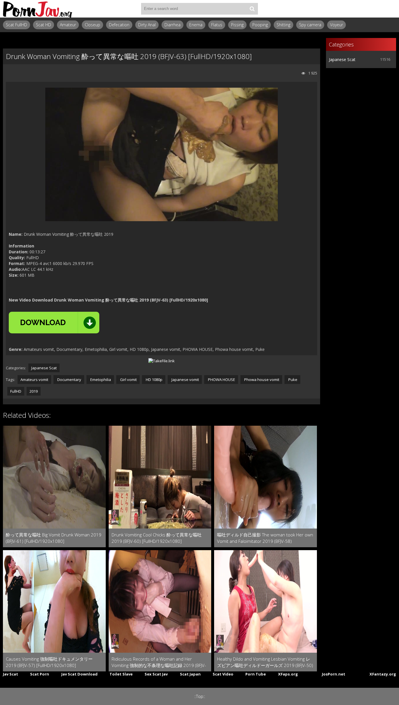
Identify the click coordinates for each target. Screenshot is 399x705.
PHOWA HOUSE (221, 379)
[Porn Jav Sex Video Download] (38, 9)
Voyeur (336, 24)
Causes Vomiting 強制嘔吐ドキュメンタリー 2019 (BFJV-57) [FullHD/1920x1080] (49, 662)
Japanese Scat (44, 367)
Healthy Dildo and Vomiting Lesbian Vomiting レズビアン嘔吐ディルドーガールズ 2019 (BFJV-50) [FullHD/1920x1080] (265, 662)
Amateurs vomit (34, 379)
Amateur (68, 24)
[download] (54, 322)
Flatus (216, 24)
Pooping (260, 24)
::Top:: (199, 696)
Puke (292, 379)
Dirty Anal (147, 24)
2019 (34, 391)
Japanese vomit (185, 379)
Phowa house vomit (261, 379)
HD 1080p (153, 379)
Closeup (92, 24)
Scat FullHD (16, 24)
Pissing (237, 24)
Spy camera (310, 24)
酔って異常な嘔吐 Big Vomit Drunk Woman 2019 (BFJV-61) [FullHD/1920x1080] (53, 538)
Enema (195, 24)
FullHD (15, 391)
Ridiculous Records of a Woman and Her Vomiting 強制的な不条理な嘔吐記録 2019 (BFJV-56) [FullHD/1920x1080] (159, 662)
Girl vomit (128, 379)
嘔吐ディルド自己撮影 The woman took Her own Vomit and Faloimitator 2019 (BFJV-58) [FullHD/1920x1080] (265, 538)
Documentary (68, 379)
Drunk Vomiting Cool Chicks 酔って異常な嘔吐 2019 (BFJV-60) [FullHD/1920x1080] (157, 538)
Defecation (119, 24)
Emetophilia (100, 379)
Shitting (283, 24)
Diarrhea (172, 24)
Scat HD (43, 24)
